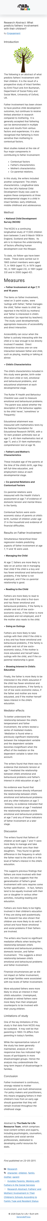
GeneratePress (24, 1217)
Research (12, 1169)
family (31, 1173)
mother (7, 1177)
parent (16, 1177)
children (23, 1173)
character (12, 1173)
